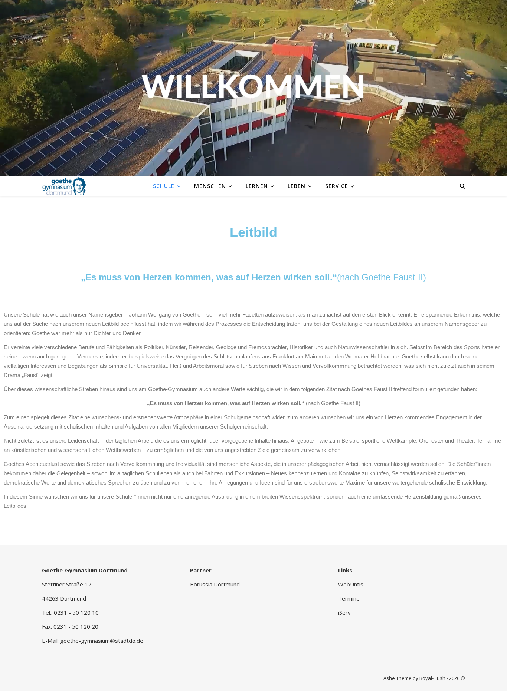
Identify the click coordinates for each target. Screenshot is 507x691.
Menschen (210, 185)
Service (336, 185)
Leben (296, 185)
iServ (344, 612)
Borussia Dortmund (215, 584)
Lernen (257, 185)
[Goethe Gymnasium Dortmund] (64, 185)
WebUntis (350, 584)
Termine (349, 598)
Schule (163, 185)
